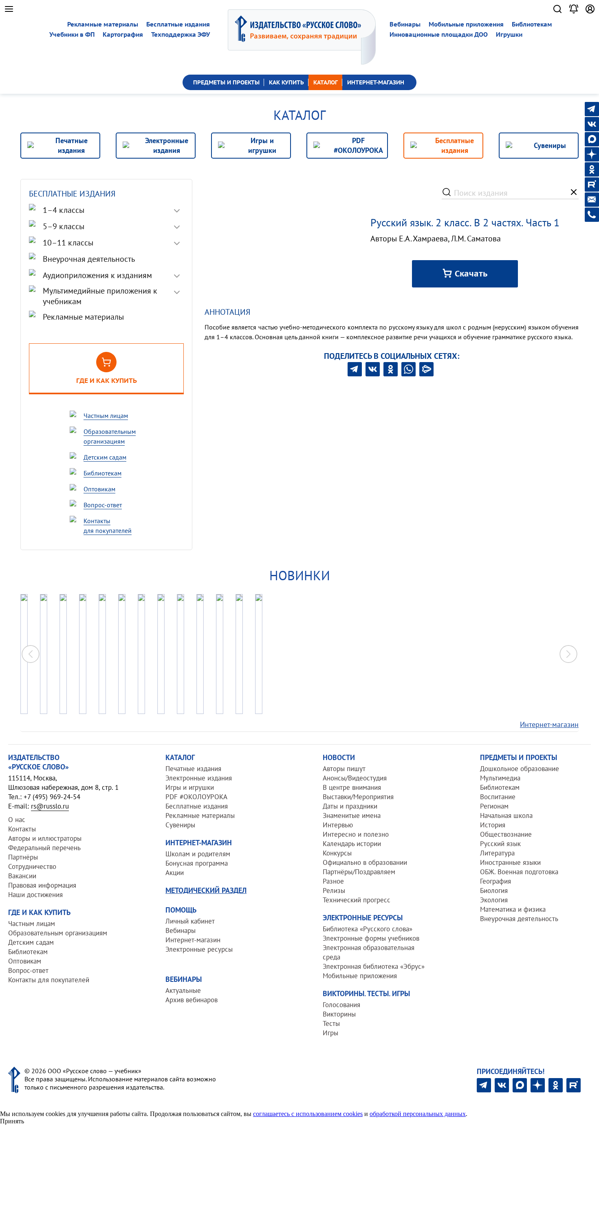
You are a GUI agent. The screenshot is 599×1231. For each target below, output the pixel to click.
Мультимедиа (500, 778)
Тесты (331, 1023)
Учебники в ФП (72, 34)
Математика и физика (513, 909)
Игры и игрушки (189, 787)
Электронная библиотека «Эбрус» (374, 966)
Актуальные (183, 990)
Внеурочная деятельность (519, 918)
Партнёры (23, 857)
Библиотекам (532, 24)
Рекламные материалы (102, 24)
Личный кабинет (190, 921)
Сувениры (180, 824)
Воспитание (497, 796)
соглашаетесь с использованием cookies (308, 1113)
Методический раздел (206, 890)
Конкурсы (337, 853)
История (492, 824)
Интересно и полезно (356, 834)
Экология (494, 899)
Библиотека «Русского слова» (367, 928)
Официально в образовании (365, 862)
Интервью (338, 824)
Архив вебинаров (191, 999)
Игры (330, 1032)
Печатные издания (193, 768)
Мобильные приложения (466, 24)
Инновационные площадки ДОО (439, 34)
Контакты (22, 828)
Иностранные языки (510, 862)
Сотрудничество (32, 866)
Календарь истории (352, 843)
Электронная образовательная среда (368, 952)
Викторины (339, 1014)
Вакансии (22, 875)
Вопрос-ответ (28, 970)
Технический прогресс (356, 899)
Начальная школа (506, 815)
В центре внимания (352, 787)
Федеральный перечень (44, 847)
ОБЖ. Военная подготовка (519, 871)
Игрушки (509, 34)
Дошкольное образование (519, 768)
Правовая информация (42, 885)
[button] (568, 654)
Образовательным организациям (57, 932)
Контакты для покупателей (48, 979)
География (495, 881)
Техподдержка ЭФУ (180, 34)
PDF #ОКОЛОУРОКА (196, 796)
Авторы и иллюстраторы (44, 838)
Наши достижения (35, 894)
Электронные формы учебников (371, 938)
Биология (494, 890)
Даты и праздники (350, 806)
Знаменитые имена (352, 815)
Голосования (341, 1004)
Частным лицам (31, 923)
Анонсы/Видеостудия (355, 778)
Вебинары (405, 24)
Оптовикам (24, 961)
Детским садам (31, 942)
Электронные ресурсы (199, 949)
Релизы (334, 890)
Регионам (494, 806)
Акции (174, 872)
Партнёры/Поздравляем (359, 871)
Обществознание (506, 834)
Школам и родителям (197, 853)
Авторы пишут (344, 768)
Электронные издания (198, 778)
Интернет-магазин (549, 724)
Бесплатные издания (178, 24)
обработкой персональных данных (418, 1113)
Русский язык (500, 843)
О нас (16, 819)
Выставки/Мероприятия (358, 796)
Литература (497, 853)
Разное (333, 881)
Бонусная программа (196, 863)
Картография (123, 34)
